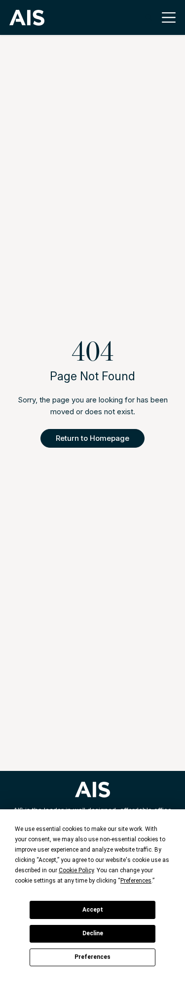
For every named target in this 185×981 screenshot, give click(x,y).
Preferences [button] (135, 880)
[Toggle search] (149, 17)
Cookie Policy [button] (76, 870)
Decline (92, 933)
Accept (92, 909)
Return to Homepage (92, 438)
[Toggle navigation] (166, 17)
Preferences (92, 956)
